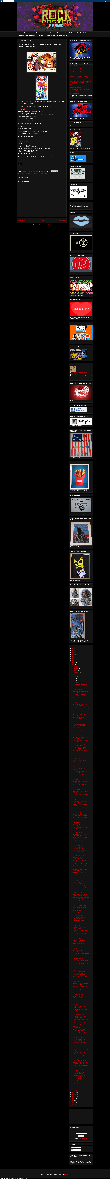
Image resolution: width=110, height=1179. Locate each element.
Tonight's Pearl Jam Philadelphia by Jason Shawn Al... (80, 695)
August (75, 674)
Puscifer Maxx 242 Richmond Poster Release (80, 838)
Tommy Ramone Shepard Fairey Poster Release (80, 1020)
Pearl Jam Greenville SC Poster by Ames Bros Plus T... (80, 879)
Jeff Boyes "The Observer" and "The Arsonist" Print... (80, 848)
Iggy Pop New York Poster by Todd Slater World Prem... (80, 934)
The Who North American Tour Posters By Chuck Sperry (80, 911)
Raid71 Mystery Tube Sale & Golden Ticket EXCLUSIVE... (80, 1059)
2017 (73, 662)
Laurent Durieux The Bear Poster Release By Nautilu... (80, 818)
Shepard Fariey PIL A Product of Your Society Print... (80, 870)
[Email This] (52, 171)
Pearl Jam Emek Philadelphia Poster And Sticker (80, 688)
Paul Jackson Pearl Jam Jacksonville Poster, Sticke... (80, 921)
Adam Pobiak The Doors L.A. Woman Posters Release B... (80, 901)
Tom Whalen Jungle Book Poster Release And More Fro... (80, 918)
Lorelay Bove (29, 173)
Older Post (62, 220)
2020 (73, 656)
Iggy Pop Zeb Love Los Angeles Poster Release (80, 692)
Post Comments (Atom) (45, 225)
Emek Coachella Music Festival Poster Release (80, 758)
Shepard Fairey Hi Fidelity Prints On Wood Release (80, 744)
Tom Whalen (24, 141)
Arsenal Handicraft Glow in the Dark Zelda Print (80, 831)
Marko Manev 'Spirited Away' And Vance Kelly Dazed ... (80, 698)
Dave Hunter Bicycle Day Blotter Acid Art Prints (80, 828)
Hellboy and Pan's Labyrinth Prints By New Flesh (79, 914)
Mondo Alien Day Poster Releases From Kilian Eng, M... (81, 751)
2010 (73, 1102)
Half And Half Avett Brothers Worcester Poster (79, 928)
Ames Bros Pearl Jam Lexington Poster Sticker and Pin (80, 738)
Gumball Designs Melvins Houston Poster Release (79, 725)
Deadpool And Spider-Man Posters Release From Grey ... (80, 941)
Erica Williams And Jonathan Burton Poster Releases (79, 876)
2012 (73, 1098)
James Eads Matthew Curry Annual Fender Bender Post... (80, 815)
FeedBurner (84, 1138)
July (74, 676)
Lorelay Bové (24, 125)
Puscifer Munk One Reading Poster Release (79, 937)
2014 (73, 1094)
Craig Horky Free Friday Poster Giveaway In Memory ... (80, 795)
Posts (73, 1147)
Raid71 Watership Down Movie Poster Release (80, 1043)
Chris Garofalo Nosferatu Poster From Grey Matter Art (80, 772)
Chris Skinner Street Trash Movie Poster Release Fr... (80, 1040)
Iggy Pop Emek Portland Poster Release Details (80, 1026)
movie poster (37, 173)
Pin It (19, 167)
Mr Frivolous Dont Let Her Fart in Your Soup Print (80, 805)
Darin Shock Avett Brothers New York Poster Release (80, 964)
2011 (73, 1100)
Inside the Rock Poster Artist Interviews (34, 32)
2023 (73, 650)
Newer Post (21, 220)
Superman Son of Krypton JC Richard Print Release (80, 895)
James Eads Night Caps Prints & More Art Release (80, 1033)
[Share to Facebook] (56, 171)
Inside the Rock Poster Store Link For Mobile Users (78, 32)
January (75, 1090)
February (75, 1088)
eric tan (24, 173)
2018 (73, 660)
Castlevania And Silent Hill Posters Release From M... (81, 957)
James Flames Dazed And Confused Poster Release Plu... (81, 944)
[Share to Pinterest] (57, 171)
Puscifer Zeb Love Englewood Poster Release (80, 924)
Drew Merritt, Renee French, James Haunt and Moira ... (79, 888)
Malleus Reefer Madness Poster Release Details (80, 821)
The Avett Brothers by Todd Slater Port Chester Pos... (81, 984)
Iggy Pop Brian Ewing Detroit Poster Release (79, 951)
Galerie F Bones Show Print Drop (80, 863)
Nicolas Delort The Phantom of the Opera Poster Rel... (80, 731)
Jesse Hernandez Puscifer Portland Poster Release (79, 974)
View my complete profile (76, 378)
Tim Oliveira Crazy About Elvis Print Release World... (80, 1010)
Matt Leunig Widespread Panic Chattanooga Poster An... (80, 761)
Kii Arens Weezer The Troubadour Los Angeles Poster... (81, 705)
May (74, 680)
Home (19, 32)
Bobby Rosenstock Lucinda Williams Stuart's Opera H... (80, 851)
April (74, 682)
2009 (73, 1104)
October (75, 670)
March (74, 1085)
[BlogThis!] (53, 171)
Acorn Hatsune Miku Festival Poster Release (79, 715)
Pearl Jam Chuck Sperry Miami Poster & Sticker (80, 987)
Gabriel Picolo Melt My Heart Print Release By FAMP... (81, 1017)
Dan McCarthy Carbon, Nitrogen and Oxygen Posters (80, 1079)
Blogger (66, 1174)
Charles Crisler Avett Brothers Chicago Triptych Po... (80, 754)
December (75, 666)
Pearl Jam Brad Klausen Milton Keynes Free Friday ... (80, 994)
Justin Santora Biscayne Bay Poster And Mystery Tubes (79, 1023)
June (74, 678)
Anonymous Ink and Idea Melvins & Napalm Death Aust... (80, 1063)
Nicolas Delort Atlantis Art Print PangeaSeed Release (80, 1013)
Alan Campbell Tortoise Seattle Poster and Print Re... (80, 718)
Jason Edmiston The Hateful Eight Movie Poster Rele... (81, 811)
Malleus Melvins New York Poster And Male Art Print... (80, 866)
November (75, 668)
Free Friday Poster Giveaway (55, 32)
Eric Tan (23, 108)
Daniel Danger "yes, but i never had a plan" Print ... (80, 891)
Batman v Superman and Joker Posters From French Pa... (80, 721)
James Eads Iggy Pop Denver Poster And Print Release (80, 748)
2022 (73, 652)
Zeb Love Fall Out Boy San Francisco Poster (79, 1046)
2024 (73, 648)
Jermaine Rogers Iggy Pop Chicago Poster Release (79, 997)
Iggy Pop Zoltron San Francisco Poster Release (80, 967)
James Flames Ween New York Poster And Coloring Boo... (80, 844)
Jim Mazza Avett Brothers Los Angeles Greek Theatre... (80, 685)
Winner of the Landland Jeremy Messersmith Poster (80, 1066)
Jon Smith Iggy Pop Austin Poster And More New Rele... (80, 977)
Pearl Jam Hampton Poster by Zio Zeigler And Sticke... (81, 858)
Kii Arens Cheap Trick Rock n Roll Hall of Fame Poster (81, 835)
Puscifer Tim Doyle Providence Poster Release (80, 841)
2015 (73, 1092)
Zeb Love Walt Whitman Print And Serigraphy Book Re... (81, 898)
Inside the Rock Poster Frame (31, 171)
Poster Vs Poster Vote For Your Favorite (57, 35)
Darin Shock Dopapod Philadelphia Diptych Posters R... (80, 765)
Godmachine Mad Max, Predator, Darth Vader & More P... (80, 1053)
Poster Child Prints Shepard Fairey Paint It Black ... (79, 1030)
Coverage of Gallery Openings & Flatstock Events (31, 35)
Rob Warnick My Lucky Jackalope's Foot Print (78, 728)
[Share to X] (54, 171)
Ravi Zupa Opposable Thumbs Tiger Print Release (80, 1076)
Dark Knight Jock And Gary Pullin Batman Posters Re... (80, 854)
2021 (73, 654)
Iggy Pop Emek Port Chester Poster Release (79, 825)
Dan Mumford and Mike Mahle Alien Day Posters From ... (80, 734)
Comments (74, 1149)
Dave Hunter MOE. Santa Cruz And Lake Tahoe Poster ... (80, 883)
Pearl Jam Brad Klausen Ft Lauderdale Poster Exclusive (80, 990)
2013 (73, 1096)
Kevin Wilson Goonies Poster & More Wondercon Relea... (80, 1073)
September (76, 672)
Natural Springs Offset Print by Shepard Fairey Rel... (80, 802)
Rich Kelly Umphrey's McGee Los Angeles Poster (81, 1082)
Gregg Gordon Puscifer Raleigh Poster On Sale (80, 788)
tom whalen (44, 173)
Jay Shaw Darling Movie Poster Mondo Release (80, 1007)
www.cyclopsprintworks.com (54, 156)
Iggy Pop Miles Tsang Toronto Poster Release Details (80, 970)
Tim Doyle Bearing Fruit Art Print (80, 885)
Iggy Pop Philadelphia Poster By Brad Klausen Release (80, 861)
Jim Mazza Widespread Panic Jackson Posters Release (80, 905)
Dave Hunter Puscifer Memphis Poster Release (80, 741)
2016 (73, 664)
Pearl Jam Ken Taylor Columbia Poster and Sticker (80, 808)
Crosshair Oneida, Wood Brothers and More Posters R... (81, 954)
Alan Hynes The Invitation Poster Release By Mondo (80, 1036)
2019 (73, 658)
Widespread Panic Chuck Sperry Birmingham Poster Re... (80, 775)
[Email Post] (47, 171)
